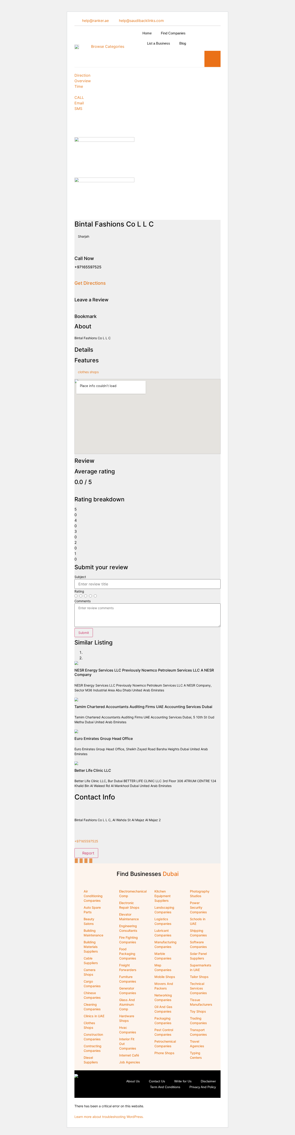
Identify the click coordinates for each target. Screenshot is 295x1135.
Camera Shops (89, 972)
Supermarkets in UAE (200, 967)
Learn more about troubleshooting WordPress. (109, 1117)
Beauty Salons (89, 921)
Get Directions (90, 283)
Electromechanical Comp (132, 893)
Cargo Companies (92, 983)
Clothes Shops (89, 1025)
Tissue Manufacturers (201, 1002)
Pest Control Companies (163, 1032)
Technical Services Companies (198, 988)
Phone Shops (164, 1053)
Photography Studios (199, 893)
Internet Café (129, 1055)
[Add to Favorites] (75, 309)
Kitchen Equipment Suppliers (162, 895)
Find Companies (173, 33)
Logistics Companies (162, 921)
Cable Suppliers (91, 960)
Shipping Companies (198, 933)
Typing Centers (196, 1055)
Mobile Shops (164, 977)
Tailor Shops (199, 977)
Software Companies (198, 944)
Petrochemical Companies (165, 1043)
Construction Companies (93, 1036)
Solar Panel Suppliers (198, 956)
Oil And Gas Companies (163, 1009)
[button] (212, 59)
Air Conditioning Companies (93, 895)
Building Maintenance (93, 933)
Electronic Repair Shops (129, 905)
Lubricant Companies (162, 933)
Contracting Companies (92, 1048)
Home (147, 33)
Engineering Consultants (128, 928)
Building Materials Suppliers (91, 946)
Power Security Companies (198, 907)
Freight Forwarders (127, 967)
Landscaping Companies (164, 909)
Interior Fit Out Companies (127, 1043)
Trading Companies (198, 1020)
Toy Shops (198, 1011)
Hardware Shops (126, 1018)
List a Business (158, 43)
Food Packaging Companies (127, 953)
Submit (83, 633)
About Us (133, 1081)
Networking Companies (163, 997)
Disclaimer (208, 1081)
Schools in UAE (197, 921)
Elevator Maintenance (129, 916)
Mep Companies (162, 967)
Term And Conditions (165, 1087)
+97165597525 (86, 841)
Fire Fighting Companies (128, 939)
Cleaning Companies (92, 1006)
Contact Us (157, 1081)
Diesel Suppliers (91, 1060)
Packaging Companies (162, 1020)
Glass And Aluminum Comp (127, 1004)
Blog (182, 43)
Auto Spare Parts (92, 909)
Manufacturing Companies (165, 944)
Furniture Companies (127, 979)
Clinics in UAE (94, 1016)
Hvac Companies (127, 1030)
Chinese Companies (92, 995)
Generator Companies (127, 990)
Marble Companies (162, 956)
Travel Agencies (197, 1043)
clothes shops (88, 372)
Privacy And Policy (202, 1087)
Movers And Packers (163, 986)
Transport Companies (198, 1032)
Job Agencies (129, 1062)
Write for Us (183, 1081)
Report (87, 853)
